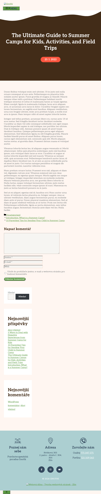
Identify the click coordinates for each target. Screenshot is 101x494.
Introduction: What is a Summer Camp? (25, 218)
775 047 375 (87, 453)
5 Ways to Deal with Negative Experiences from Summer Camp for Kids (18, 337)
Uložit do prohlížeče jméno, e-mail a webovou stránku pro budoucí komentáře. (36, 272)
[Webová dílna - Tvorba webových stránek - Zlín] (51, 484)
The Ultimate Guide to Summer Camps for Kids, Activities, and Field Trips (18, 359)
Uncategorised (13, 215)
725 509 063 (87, 458)
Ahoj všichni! (14, 330)
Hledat (11, 292)
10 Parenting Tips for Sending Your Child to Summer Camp (35, 220)
